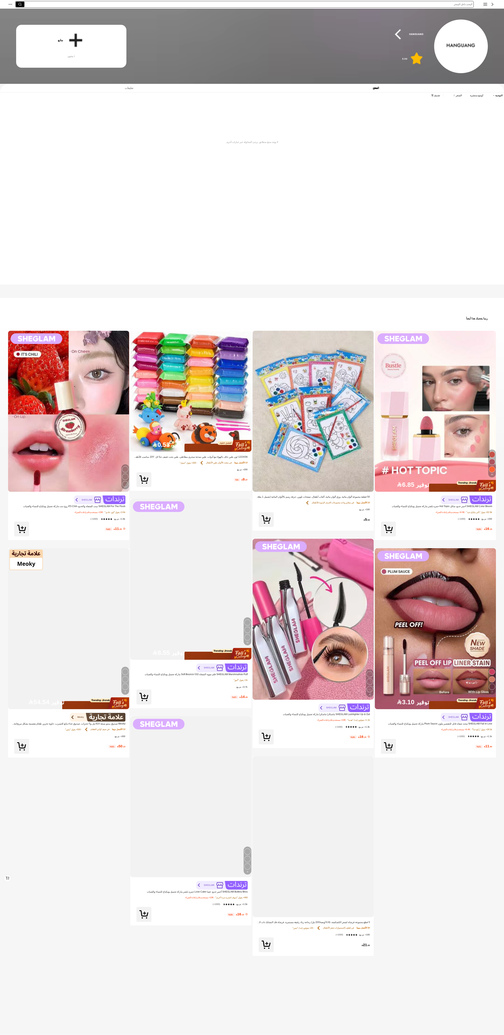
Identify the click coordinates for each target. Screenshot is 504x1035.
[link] (461, 46)
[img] (435, 486)
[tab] (126, 88)
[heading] (283, 34)
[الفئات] (485, 4)
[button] (492, 4)
